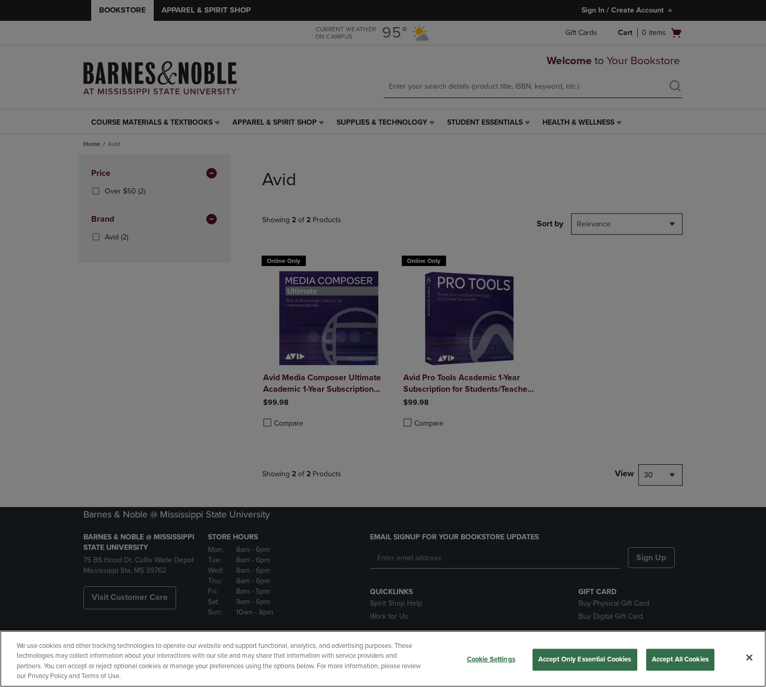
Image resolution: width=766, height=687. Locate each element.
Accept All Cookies (680, 659)
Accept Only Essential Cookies (585, 659)
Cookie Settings (491, 659)
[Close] (749, 657)
